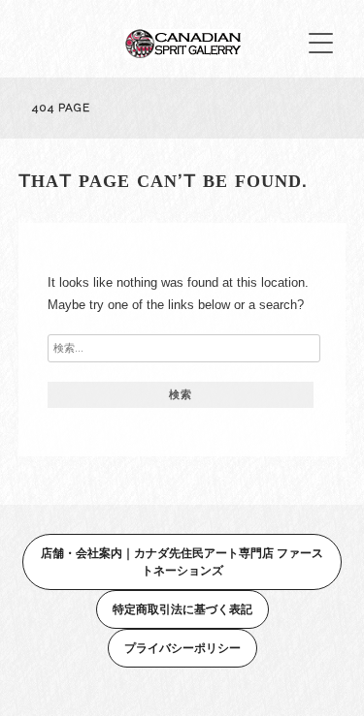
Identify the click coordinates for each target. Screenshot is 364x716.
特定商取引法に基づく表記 (182, 609)
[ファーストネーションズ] (182, 53)
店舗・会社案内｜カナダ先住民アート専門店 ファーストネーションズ (182, 561)
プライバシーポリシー (182, 647)
